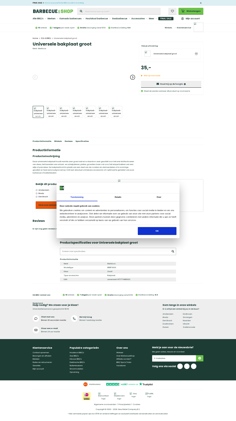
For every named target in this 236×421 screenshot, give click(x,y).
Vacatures (121, 365)
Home (35, 38)
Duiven (166, 327)
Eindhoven (187, 314)
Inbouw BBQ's (76, 359)
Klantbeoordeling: (120, 27)
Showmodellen (76, 369)
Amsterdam (168, 314)
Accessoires (138, 18)
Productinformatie (42, 141)
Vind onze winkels (47, 205)
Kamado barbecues (71, 18)
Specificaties (82, 141)
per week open (63, 27)
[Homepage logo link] (53, 11)
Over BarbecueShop (125, 356)
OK (157, 231)
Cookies (136, 404)
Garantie (36, 365)
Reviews (69, 141)
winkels (42, 27)
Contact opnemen (41, 352)
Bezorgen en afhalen (42, 356)
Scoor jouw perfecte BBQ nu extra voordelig (64, 3)
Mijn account (193, 18)
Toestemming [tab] (76, 197)
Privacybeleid (124, 404)
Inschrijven (199, 358)
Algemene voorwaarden (105, 404)
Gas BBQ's (74, 356)
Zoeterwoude (189, 327)
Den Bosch (167, 320)
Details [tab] (118, 197)
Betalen (36, 359)
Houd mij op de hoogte (171, 84)
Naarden (187, 320)
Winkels (168, 27)
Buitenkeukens (76, 365)
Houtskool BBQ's (77, 352)
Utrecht (186, 324)
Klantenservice (184, 27)
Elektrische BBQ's (77, 362)
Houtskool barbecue (97, 18)
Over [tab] (159, 197)
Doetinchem (168, 324)
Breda (165, 317)
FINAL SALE (165, 18)
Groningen (187, 317)
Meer (151, 18)
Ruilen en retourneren (42, 362)
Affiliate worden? (123, 359)
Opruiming (74, 372)
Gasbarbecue (119, 18)
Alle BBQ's (38, 18)
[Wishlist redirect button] (172, 11)
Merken (51, 18)
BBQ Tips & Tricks (123, 362)
